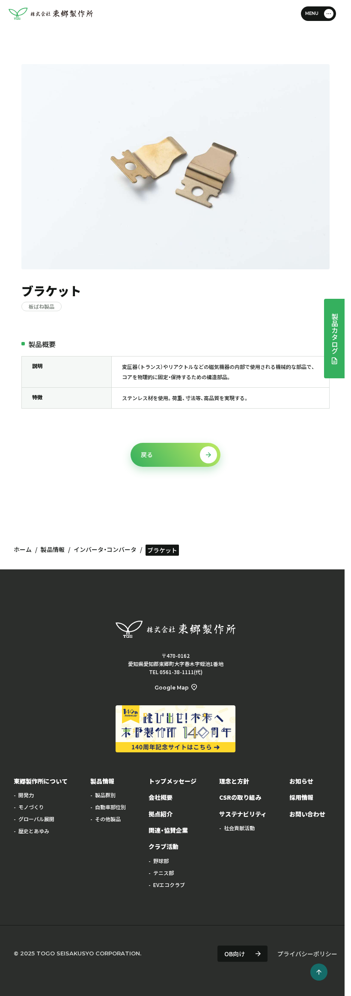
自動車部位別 (110, 806)
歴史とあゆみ (33, 830)
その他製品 (108, 818)
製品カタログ (335, 333)
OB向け (234, 953)
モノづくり (31, 806)
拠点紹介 (161, 814)
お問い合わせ (307, 814)
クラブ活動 (163, 846)
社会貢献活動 (239, 827)
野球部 (161, 860)
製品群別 (105, 795)
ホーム (23, 549)
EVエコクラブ (169, 884)
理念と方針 (234, 781)
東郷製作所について (41, 781)
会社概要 (161, 797)
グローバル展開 (36, 818)
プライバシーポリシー (307, 953)
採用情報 (301, 797)
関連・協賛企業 (168, 830)
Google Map (172, 687)
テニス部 (163, 872)
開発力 (26, 795)
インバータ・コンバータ (105, 549)
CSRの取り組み (240, 797)
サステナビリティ (243, 814)
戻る (147, 454)
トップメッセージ (172, 781)
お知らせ (301, 781)
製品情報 (53, 549)
